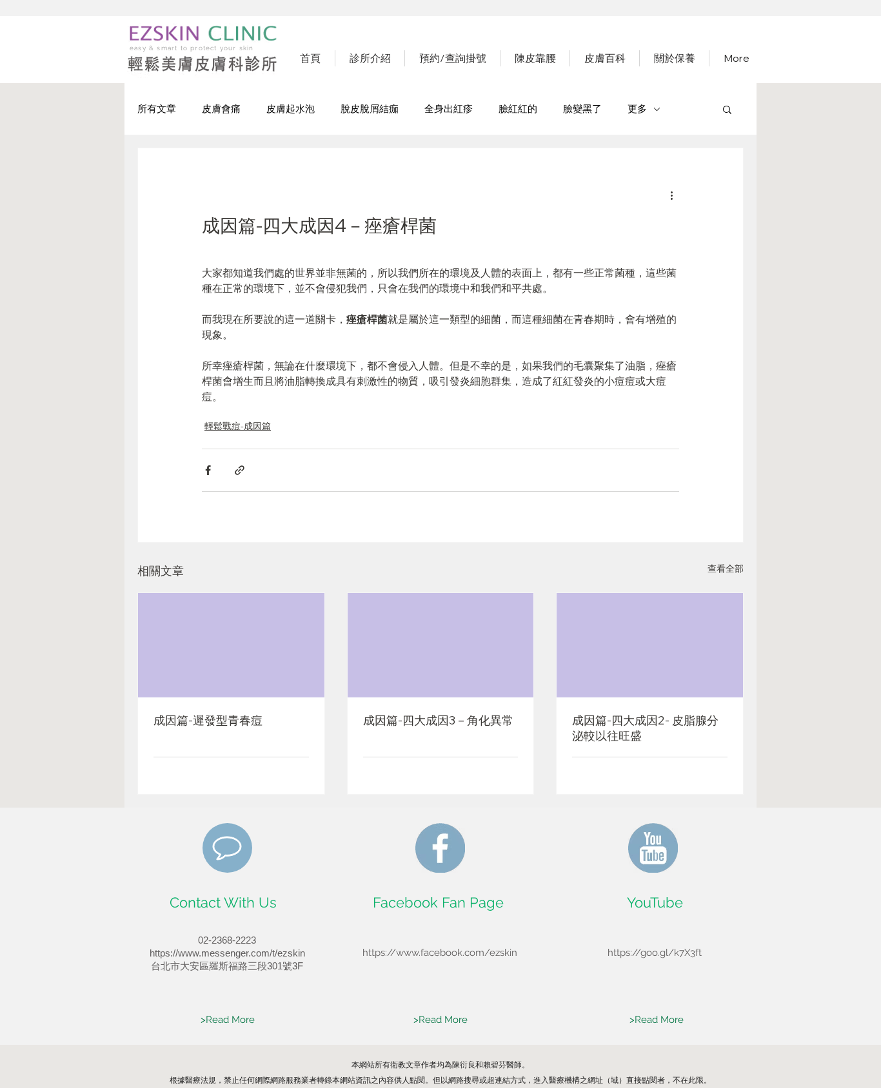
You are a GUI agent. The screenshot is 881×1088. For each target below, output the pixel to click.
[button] (727, 109)
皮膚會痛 (221, 108)
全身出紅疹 (448, 108)
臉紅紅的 (518, 108)
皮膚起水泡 (290, 108)
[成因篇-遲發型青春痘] (231, 645)
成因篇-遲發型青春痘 (207, 720)
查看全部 (726, 568)
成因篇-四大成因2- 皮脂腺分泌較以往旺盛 (645, 728)
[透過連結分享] (239, 470)
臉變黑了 (582, 108)
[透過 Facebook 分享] (208, 470)
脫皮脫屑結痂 (370, 108)
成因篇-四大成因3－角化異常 (438, 720)
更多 (637, 108)
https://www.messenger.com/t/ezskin (227, 952)
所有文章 (156, 108)
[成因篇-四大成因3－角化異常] (441, 645)
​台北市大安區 (180, 965)
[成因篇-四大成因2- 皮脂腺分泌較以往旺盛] (650, 645)
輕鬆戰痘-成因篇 (237, 426)
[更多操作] (671, 194)
